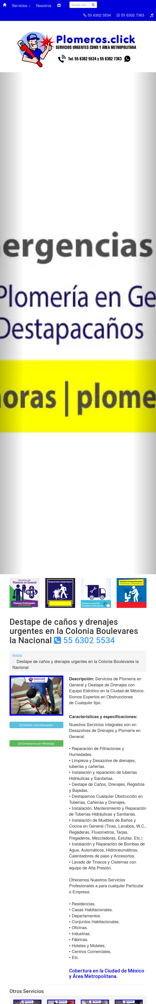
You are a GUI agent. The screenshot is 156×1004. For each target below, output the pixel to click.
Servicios (20, 5)
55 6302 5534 (99, 15)
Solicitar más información (37, 725)
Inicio (17, 655)
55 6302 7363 (132, 15)
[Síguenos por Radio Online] (151, 15)
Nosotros (43, 5)
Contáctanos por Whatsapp (37, 743)
